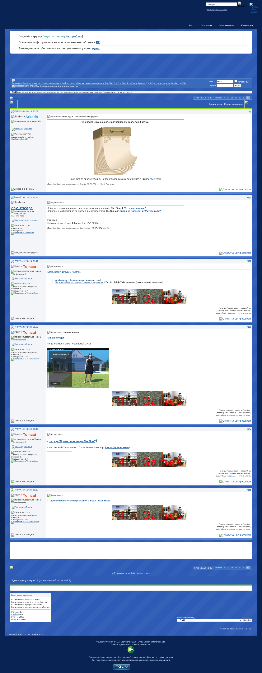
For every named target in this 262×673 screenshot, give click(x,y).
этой (152, 179)
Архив (240, 629)
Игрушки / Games (71, 272)
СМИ (183, 83)
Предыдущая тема (122, 573)
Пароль (212, 85)
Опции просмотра (233, 104)
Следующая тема (140, 573)
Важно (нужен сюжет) (117, 447)
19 (244, 98)
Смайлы (15, 614)
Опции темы (215, 104)
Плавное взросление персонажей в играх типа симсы (79, 500)
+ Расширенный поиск (217, 9)
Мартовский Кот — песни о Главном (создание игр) (80, 282)
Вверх (248, 629)
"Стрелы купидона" (135, 208)
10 (228, 98)
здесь (96, 48)
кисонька (231, 313)
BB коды (15, 612)
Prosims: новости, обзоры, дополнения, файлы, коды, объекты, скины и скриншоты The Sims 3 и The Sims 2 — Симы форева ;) (85, 83)
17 (236, 98)
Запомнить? (243, 82)
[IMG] (13, 617)
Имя (211, 81)
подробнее (74, 36)
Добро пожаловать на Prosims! (164, 83)
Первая (218, 98)
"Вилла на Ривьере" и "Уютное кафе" (139, 211)
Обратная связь (228, 629)
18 (240, 98)
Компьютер (53, 272)
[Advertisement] (131, 550)
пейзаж (59, 223)
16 (232, 98)
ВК (98, 42)
